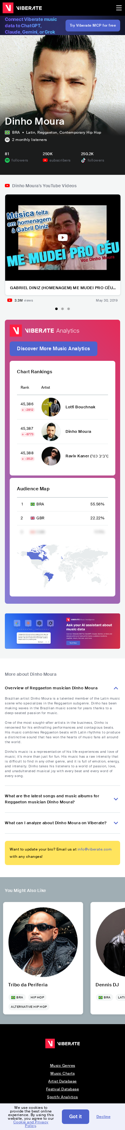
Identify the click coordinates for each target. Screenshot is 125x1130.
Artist (45, 387)
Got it (75, 1116)
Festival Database (62, 1089)
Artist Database (62, 1081)
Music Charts (62, 1073)
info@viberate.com (95, 849)
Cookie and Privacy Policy (31, 1124)
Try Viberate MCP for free (93, 25)
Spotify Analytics (62, 1097)
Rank (25, 387)
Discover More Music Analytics (53, 348)
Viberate (22, 7)
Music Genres (62, 1065)
